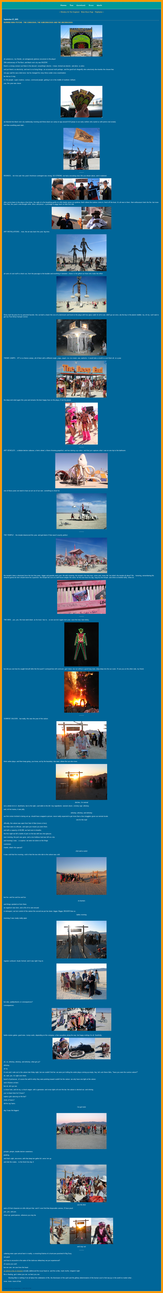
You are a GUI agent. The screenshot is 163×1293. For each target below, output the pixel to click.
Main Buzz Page (87, 12)
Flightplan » (99, 12)
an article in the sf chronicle (13, 1271)
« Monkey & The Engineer (69, 12)
